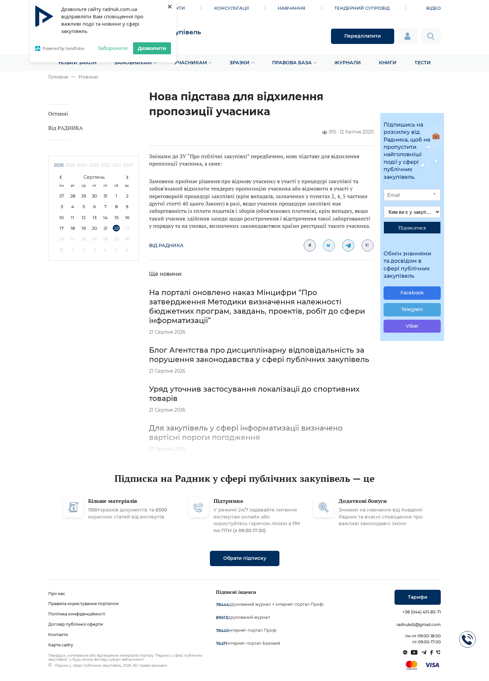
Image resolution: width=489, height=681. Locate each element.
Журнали (347, 63)
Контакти (58, 634)
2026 (59, 165)
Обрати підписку (244, 558)
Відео (433, 8)
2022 (105, 165)
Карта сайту (60, 644)
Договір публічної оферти (75, 624)
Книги (388, 63)
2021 (116, 165)
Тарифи (417, 597)
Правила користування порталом (83, 603)
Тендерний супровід (362, 8)
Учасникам (190, 63)
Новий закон (77, 63)
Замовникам (133, 63)
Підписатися (412, 227)
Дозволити (152, 48)
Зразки (239, 63)
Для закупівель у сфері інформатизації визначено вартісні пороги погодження (246, 433)
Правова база (292, 63)
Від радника (166, 245)
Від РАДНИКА (65, 128)
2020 (128, 165)
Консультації (231, 8)
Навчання (291, 8)
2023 (94, 165)
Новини (88, 77)
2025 (70, 165)
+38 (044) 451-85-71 (422, 611)
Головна (58, 77)
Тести (422, 63)
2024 (82, 165)
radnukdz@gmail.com (419, 624)
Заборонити (113, 48)
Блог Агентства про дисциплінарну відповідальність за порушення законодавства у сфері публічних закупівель (259, 355)
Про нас (56, 593)
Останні (58, 113)
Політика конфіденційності (76, 613)
